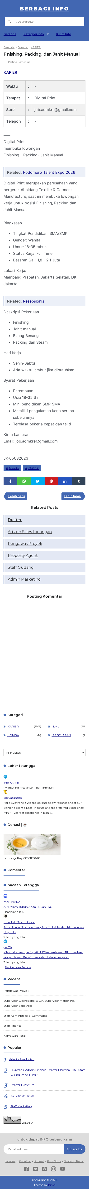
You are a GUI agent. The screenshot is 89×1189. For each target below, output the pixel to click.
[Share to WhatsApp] (24, 481)
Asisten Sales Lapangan (30, 532)
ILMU (56, 726)
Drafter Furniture (22, 1085)
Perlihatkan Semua (18, 967)
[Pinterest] (44, 1169)
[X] (35, 1169)
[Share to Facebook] (10, 481)
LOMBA (13, 735)
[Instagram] (53, 1169)
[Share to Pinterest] (51, 481)
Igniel (52, 1185)
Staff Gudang (21, 567)
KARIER (10, 72)
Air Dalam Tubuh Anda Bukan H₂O (28, 907)
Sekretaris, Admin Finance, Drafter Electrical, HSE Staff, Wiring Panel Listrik (47, 1072)
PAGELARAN (61, 735)
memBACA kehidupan (19, 922)
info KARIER (12, 782)
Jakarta (14, 468)
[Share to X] (38, 481)
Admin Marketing (24, 579)
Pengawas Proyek (25, 543)
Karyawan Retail (15, 1035)
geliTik (8, 947)
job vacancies (13, 797)
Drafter (15, 520)
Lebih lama (72, 496)
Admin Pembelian (21, 1059)
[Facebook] (26, 1169)
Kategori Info (33, 34)
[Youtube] (63, 1169)
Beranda (10, 34)
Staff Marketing (21, 1106)
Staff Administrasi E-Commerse (25, 1015)
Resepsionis (33, 301)
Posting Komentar (19, 61)
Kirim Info (63, 34)
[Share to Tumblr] (79, 481)
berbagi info (44, 8)
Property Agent (23, 555)
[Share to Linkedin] (65, 481)
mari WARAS (13, 902)
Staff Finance (12, 1025)
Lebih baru (16, 496)
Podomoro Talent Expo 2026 (49, 172)
